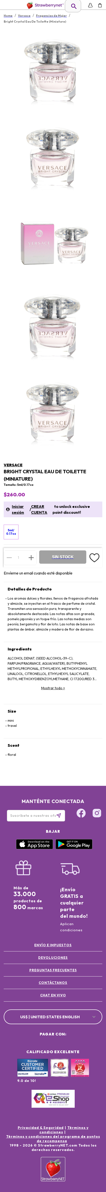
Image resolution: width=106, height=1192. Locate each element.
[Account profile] (90, 5)
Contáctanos (53, 983)
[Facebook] (81, 814)
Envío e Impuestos (53, 945)
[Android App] (73, 848)
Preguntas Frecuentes (53, 970)
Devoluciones (53, 958)
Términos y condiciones (63, 1129)
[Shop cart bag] (100, 5)
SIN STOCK (63, 557)
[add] (31, 557)
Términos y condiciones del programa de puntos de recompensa (53, 1138)
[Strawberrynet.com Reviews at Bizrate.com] (32, 1075)
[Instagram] (96, 814)
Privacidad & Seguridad (41, 1127)
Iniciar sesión (18, 509)
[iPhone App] (34, 848)
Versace (13, 464)
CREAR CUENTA (39, 509)
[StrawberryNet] (44, 5)
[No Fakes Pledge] (80, 1073)
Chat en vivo (53, 995)
